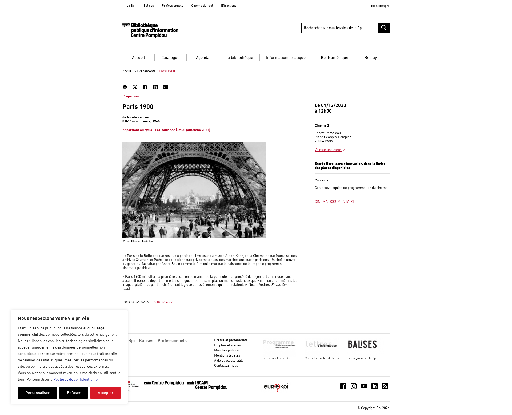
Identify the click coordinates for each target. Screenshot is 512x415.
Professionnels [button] (172, 340)
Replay (371, 58)
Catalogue (170, 58)
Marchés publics (226, 350)
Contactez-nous (226, 365)
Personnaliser (38, 393)
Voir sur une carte (328, 150)
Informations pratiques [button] (286, 58)
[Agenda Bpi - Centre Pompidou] (150, 30)
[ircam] (207, 388)
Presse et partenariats (230, 340)
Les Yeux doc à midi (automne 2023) (182, 130)
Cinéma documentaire (335, 202)
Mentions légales (227, 355)
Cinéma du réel (202, 5)
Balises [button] (146, 340)
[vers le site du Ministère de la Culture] (132, 390)
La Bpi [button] (128, 340)
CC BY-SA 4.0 (161, 302)
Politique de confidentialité (75, 379)
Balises (148, 5)
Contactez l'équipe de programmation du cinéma (351, 188)
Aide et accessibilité (229, 360)
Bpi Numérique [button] (334, 58)
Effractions (229, 5)
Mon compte (380, 6)
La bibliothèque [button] (239, 58)
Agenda (202, 58)
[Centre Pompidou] (164, 384)
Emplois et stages (227, 345)
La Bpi (130, 5)
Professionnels (172, 5)
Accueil (138, 58)
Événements (146, 71)
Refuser (74, 393)
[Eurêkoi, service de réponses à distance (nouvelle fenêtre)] (276, 392)
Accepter (105, 393)
